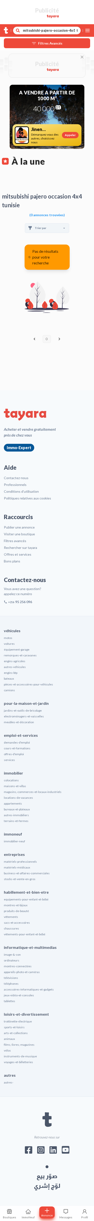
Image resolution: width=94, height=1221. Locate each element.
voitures (9, 643)
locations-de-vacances (18, 797)
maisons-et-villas (15, 786)
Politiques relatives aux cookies (27, 498)
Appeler (70, 135)
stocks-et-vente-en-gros (19, 879)
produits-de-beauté (16, 911)
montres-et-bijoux (15, 905)
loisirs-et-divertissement (26, 1014)
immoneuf (13, 834)
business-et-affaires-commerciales (27, 873)
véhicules (12, 630)
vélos (7, 1050)
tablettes (9, 1001)
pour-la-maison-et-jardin (26, 703)
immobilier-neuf (14, 841)
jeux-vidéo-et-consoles (19, 995)
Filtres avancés (15, 541)
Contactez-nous (16, 478)
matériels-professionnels (20, 861)
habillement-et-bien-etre (26, 892)
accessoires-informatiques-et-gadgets (29, 989)
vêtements (11, 917)
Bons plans (12, 561)
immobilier (13, 773)
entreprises (14, 854)
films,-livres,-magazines (19, 1044)
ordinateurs (11, 960)
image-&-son (12, 954)
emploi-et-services (21, 735)
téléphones (11, 983)
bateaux (9, 678)
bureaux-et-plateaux (17, 809)
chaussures (11, 928)
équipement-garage (16, 649)
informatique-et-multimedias (30, 947)
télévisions (11, 978)
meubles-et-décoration (19, 722)
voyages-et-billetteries (18, 1062)
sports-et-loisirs (14, 1027)
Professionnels (15, 485)
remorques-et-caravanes (20, 655)
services (9, 760)
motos (8, 638)
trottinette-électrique (18, 1021)
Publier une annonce (19, 527)
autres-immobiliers (16, 815)
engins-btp (10, 673)
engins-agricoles (14, 661)
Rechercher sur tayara (20, 547)
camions (9, 690)
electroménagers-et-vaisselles (24, 716)
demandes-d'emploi (17, 742)
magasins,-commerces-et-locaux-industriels (32, 792)
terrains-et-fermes (16, 821)
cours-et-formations (17, 748)
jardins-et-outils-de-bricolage (23, 710)
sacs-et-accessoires (17, 922)
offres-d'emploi (14, 754)
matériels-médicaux (17, 867)
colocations (11, 780)
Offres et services (17, 554)
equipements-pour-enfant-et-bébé (26, 899)
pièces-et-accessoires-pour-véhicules (28, 684)
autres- (8, 1082)
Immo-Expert (19, 447)
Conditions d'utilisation (21, 491)
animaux (9, 1039)
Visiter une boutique (19, 534)
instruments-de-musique (20, 1056)
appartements (13, 803)
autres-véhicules (15, 667)
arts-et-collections (16, 1033)
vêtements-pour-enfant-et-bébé (24, 934)
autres (10, 1075)
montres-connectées (18, 966)
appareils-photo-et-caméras (22, 972)
